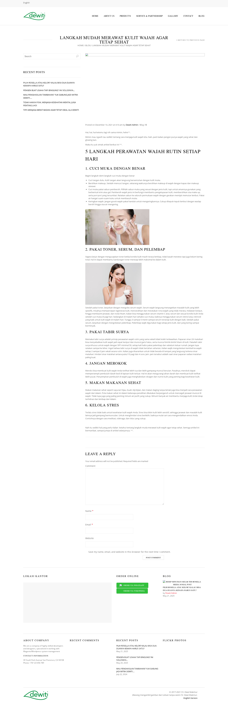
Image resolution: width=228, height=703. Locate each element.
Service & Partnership (149, 15)
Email (89, 524)
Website (89, 538)
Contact (188, 15)
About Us (109, 15)
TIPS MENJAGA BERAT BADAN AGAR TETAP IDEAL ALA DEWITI (51, 110)
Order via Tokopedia (133, 591)
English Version (190, 698)
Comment (90, 465)
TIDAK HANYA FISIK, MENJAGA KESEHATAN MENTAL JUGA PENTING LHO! (49, 104)
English (26, 2)
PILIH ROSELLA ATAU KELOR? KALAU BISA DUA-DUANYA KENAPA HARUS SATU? (49, 84)
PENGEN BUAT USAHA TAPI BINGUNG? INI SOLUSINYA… (49, 90)
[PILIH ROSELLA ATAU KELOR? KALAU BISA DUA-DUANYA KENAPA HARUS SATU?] (182, 583)
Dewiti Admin (132, 124)
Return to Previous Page (191, 40)
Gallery (173, 15)
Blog (201, 15)
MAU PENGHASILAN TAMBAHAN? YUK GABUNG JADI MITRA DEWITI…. (50, 96)
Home (95, 15)
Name (89, 510)
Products (125, 15)
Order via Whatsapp (133, 585)
